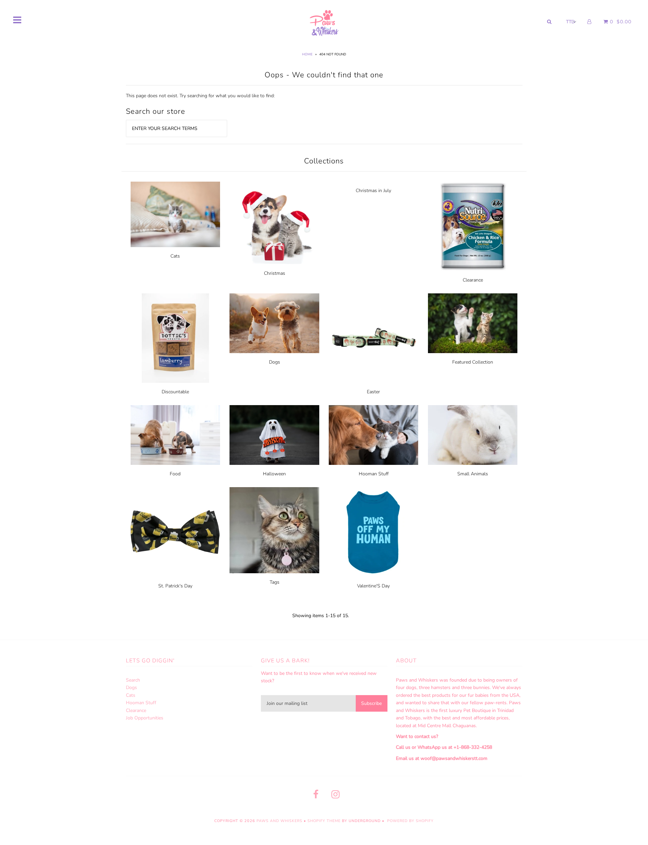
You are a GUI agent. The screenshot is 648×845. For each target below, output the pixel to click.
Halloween (274, 474)
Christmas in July (373, 190)
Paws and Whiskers (279, 820)
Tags (274, 582)
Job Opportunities (144, 718)
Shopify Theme (324, 820)
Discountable (175, 392)
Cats (175, 256)
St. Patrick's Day (175, 586)
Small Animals (472, 474)
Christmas (274, 273)
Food (175, 474)
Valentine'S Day (373, 586)
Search (133, 680)
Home (307, 54)
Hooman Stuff (373, 474)
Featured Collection (472, 362)
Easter (373, 392)
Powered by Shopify (410, 820)
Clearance (473, 280)
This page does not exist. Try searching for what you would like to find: (200, 96)
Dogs (274, 362)
